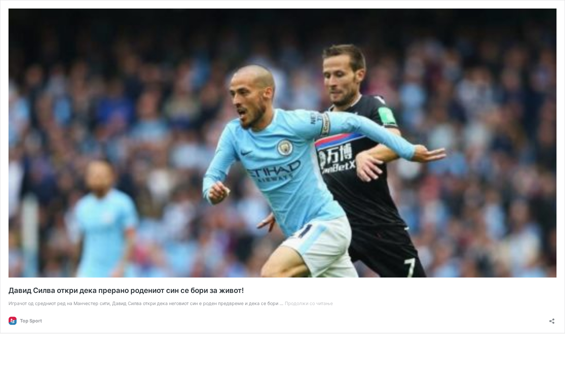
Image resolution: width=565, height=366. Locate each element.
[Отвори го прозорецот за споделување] (551, 319)
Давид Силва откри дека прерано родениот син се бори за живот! (126, 290)
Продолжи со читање (309, 303)
